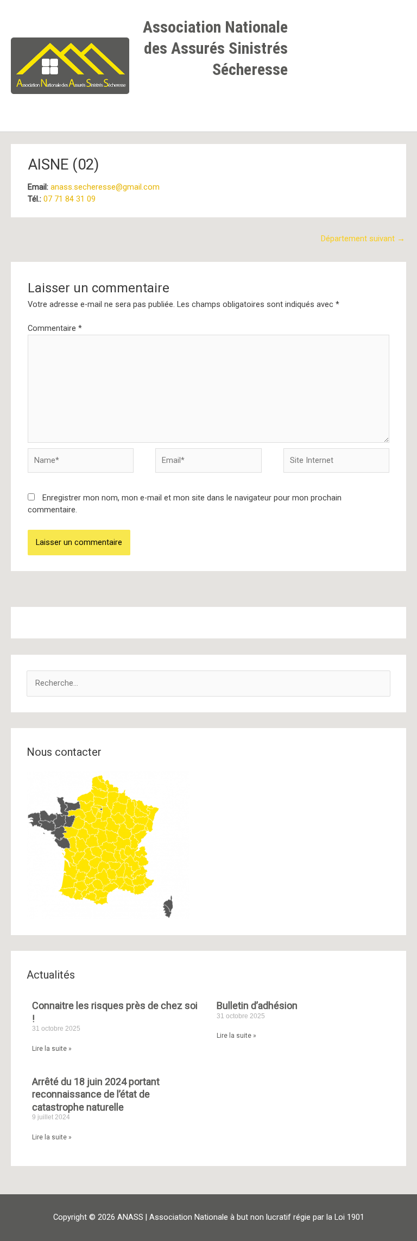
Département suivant (363, 238)
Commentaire (55, 328)
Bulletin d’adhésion (257, 1005)
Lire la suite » (52, 1048)
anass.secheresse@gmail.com (105, 187)
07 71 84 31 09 (69, 199)
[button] (277, 103)
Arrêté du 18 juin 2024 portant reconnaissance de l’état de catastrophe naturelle (96, 1094)
